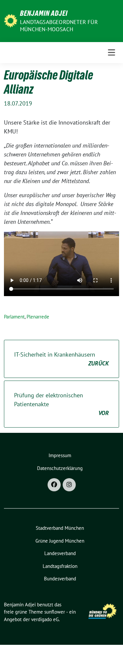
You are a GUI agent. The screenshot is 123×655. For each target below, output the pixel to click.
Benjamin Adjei (44, 13)
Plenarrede (38, 317)
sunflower (54, 612)
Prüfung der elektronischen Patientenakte (61, 404)
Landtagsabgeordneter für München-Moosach (59, 25)
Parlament (14, 317)
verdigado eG (45, 619)
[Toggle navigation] (111, 52)
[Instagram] (69, 484)
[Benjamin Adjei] (10, 20)
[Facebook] (54, 484)
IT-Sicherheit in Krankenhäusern (61, 359)
